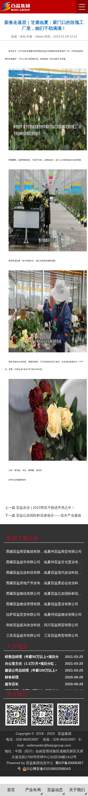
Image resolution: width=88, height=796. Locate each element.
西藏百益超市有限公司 (23, 562)
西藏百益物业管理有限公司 (25, 604)
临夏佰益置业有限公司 (61, 604)
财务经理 (12, 675)
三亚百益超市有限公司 (23, 635)
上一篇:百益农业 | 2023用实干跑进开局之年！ (40, 508)
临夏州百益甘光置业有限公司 (63, 562)
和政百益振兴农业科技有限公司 (25, 625)
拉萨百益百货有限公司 (23, 614)
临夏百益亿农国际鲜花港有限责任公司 (63, 593)
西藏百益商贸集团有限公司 (25, 551)
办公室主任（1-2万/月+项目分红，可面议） (38, 662)
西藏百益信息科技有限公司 (25, 572)
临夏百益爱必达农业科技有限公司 (63, 583)
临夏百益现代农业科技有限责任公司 (63, 572)
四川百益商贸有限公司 (61, 625)
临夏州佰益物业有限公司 (63, 614)
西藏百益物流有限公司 (23, 593)
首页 (11, 790)
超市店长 (12, 682)
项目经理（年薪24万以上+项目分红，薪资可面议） (44, 689)
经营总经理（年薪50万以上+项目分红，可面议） (42, 655)
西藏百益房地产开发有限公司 (25, 583)
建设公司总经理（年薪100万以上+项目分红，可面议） (46, 669)
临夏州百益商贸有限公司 (63, 551)
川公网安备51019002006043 (48, 769)
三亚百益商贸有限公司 (61, 635)
